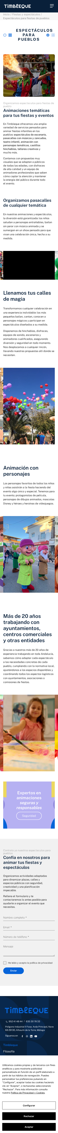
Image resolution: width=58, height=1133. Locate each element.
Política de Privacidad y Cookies (28, 1092)
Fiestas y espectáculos (26, 14)
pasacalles (40, 200)
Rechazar (29, 1116)
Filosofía (9, 1051)
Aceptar (29, 1126)
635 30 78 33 (33, 1021)
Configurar (29, 1105)
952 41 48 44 (16, 1021)
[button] (52, 6)
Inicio (6, 14)
